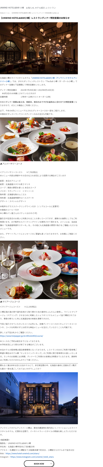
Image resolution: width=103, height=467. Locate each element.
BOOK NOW (39, 463)
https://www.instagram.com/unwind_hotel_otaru (32, 456)
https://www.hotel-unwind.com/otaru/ (22, 453)
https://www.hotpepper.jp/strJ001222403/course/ (21, 335)
